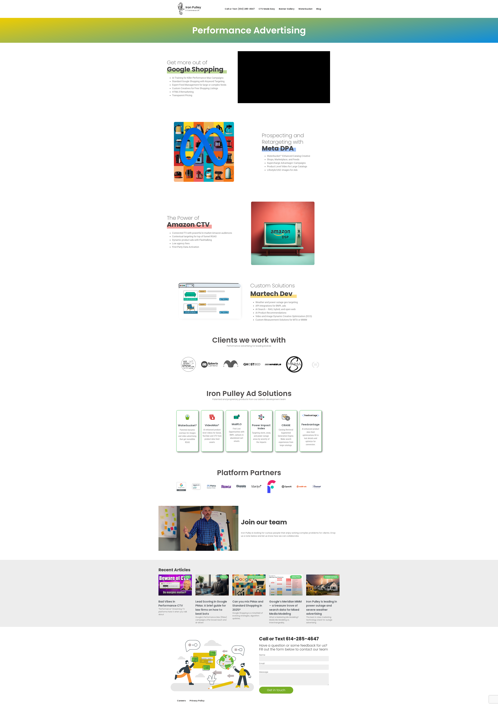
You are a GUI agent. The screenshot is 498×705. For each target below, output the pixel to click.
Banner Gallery (287, 8)
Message (263, 672)
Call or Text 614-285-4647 (289, 639)
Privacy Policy (197, 700)
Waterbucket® (187, 425)
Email (262, 664)
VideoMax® (212, 425)
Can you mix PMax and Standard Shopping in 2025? (247, 606)
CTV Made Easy (267, 8)
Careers (181, 700)
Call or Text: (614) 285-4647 (240, 8)
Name (262, 655)
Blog (318, 8)
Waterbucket (305, 8)
